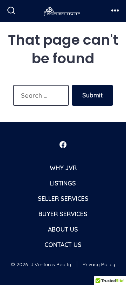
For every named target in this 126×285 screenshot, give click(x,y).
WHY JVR (63, 167)
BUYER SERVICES (63, 214)
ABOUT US (63, 229)
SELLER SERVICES (63, 198)
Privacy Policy (99, 264)
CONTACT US (63, 244)
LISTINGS (63, 183)
